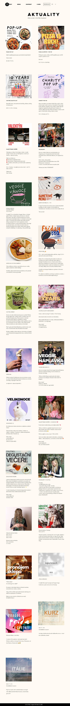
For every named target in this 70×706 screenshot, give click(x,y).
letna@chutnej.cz (10, 597)
